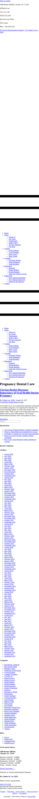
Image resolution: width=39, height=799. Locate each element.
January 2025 (9, 491)
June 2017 (7, 619)
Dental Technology (10, 688)
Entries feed (8, 739)
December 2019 (9, 563)
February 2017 (9, 627)
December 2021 (9, 516)
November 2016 (9, 633)
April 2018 (8, 600)
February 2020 (9, 559)
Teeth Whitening (10, 723)
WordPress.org (9, 743)
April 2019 (8, 578)
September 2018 (9, 590)
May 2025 (7, 483)
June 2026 (7, 458)
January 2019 (9, 584)
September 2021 (9, 522)
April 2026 (8, 462)
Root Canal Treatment (11, 711)
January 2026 (9, 468)
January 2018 (9, 606)
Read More (4, 419)
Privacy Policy (20, 791)
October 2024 (9, 497)
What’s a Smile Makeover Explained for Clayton (21, 432)
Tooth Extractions (10, 725)
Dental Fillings (9, 682)
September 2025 (9, 476)
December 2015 (9, 652)
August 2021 (8, 524)
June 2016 (7, 643)
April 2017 (8, 623)
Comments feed (9, 741)
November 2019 (9, 565)
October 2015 (9, 654)
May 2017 (7, 621)
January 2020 (9, 561)
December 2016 (9, 631)
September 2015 (9, 656)
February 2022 (9, 512)
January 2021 (9, 538)
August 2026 (8, 454)
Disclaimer (10, 791)
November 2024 (9, 495)
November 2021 (9, 518)
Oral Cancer (8, 703)
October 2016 (9, 635)
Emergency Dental (10, 692)
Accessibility (23, 793)
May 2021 (7, 530)
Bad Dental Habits (10, 667)
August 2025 (8, 477)
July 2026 (7, 456)
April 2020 (8, 555)
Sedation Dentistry (10, 713)
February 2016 (9, 648)
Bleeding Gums (9, 669)
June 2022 (7, 505)
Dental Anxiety (9, 678)
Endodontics (8, 694)
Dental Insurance (10, 686)
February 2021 (9, 536)
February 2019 (9, 582)
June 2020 (7, 551)
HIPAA (15, 793)
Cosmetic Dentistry (10, 674)
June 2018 (7, 596)
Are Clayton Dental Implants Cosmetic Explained (21, 430)
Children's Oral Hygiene (12, 670)
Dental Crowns (9, 680)
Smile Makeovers (10, 717)
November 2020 (9, 542)
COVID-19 (8, 676)
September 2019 (9, 569)
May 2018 (7, 598)
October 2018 (9, 588)
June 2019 (7, 575)
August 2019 (8, 571)
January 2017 (9, 629)
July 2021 (7, 526)
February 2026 (9, 466)
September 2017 (9, 613)
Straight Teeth (9, 721)
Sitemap (2, 791)
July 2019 (7, 573)
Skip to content (5, 1)
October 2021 (9, 520)
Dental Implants (9, 684)
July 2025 (7, 479)
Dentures (7, 690)
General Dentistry (10, 698)
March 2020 (8, 557)
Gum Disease (9, 700)
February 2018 (9, 604)
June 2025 (7, 481)
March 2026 (8, 464)
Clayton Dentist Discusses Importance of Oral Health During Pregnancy (19, 392)
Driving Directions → (7, 769)
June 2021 (7, 528)
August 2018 (8, 592)
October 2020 (9, 543)
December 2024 (9, 493)
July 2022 (7, 503)
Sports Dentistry (9, 719)
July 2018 (7, 594)
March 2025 (8, 487)
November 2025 (9, 472)
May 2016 (7, 644)
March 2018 (8, 602)
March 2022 (8, 510)
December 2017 (9, 608)
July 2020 (7, 549)
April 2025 (8, 485)
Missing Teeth (9, 702)
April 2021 (8, 532)
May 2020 (7, 553)
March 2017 (8, 625)
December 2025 (9, 470)
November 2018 (9, 586)
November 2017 (9, 610)
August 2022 (8, 501)
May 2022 (7, 507)
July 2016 (7, 641)
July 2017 (7, 617)
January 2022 (9, 514)
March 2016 (8, 646)
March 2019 (8, 580)
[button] (5, 784)
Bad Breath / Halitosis (11, 665)
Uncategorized (9, 727)
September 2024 (9, 499)
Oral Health (8, 705)
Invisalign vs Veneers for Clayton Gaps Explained (21, 434)
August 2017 (8, 615)
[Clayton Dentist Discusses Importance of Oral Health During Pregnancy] (12, 402)
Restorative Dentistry (11, 709)
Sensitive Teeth (9, 715)
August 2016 (8, 639)
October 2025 (9, 474)
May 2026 (7, 460)
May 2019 (7, 577)
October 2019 (9, 567)
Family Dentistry (10, 696)
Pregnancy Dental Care (12, 707)
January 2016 (9, 650)
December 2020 (9, 540)
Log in (6, 737)
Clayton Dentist (9, 672)
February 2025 (9, 489)
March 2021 (8, 534)
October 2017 (9, 611)
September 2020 (9, 545)
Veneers (7, 729)
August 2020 (8, 547)
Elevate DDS (32, 796)
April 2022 (8, 509)
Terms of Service (32, 791)
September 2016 (9, 637)
